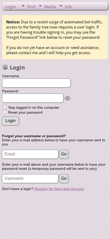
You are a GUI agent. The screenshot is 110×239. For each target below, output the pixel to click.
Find (31, 6)
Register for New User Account (59, 189)
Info (68, 6)
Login (10, 6)
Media (50, 6)
